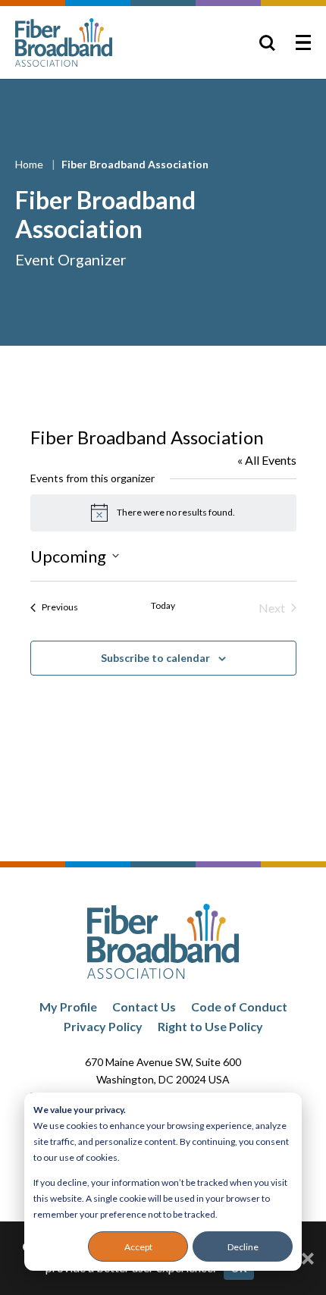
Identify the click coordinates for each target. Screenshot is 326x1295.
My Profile (68, 1006)
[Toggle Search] (267, 42)
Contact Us (144, 1006)
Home (30, 164)
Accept (138, 1247)
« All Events (266, 460)
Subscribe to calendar (155, 657)
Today (163, 605)
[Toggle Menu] (303, 42)
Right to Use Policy (210, 1026)
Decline (243, 1247)
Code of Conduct (239, 1006)
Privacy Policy (103, 1026)
